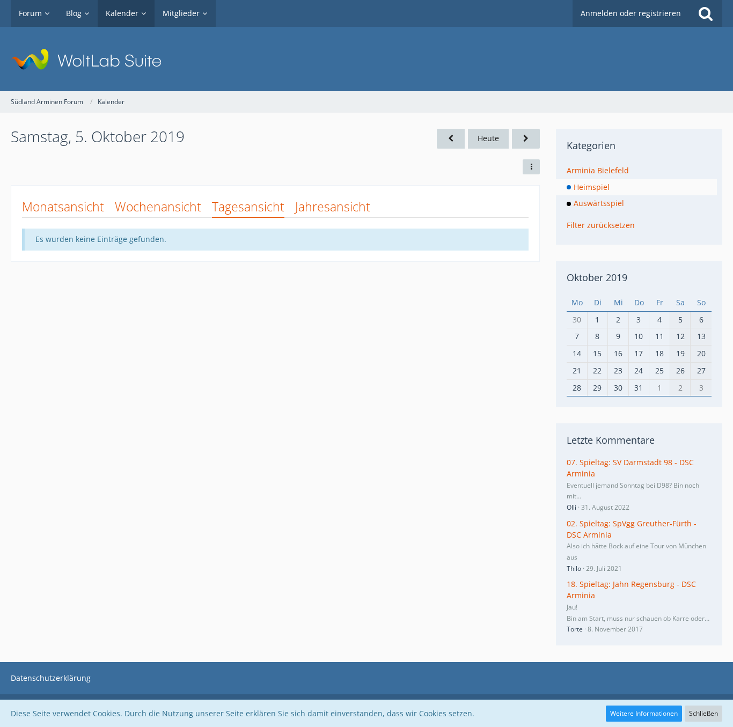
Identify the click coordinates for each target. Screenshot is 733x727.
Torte (575, 629)
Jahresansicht (332, 206)
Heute (488, 138)
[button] (531, 166)
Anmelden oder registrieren (631, 13)
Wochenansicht (158, 206)
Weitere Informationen (644, 713)
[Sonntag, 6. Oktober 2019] (526, 139)
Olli (571, 507)
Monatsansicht (63, 206)
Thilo (574, 568)
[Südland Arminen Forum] (366, 59)
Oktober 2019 (597, 277)
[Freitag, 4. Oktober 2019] (451, 139)
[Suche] (705, 13)
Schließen (703, 713)
